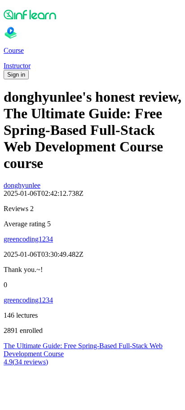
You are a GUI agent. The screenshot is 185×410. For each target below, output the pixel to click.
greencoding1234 (28, 239)
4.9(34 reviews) (26, 362)
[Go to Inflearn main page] (92, 14)
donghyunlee (22, 185)
